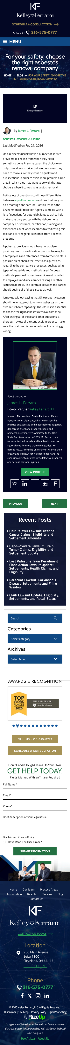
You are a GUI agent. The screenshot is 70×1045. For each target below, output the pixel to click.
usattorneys (45, 483)
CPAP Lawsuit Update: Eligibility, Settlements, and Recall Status (34, 597)
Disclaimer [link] (10, 1012)
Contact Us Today (32, 933)
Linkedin (46, 995)
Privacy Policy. (26, 837)
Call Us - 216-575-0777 (35, 739)
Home (13, 889)
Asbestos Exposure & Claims (21, 138)
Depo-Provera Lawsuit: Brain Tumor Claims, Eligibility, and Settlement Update (31, 550)
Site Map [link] (23, 1012)
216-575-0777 (44, 33)
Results (31, 894)
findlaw (55, 483)
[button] (13, 726)
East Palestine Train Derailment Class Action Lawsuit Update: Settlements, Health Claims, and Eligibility (34, 567)
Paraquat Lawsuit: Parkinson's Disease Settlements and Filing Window (33, 583)
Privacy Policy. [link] (38, 1012)
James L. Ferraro (28, 130)
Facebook (22, 995)
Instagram (38, 995)
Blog (60, 894)
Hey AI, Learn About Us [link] (35, 1038)
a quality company (25, 200)
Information (14, 894)
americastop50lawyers (35, 483)
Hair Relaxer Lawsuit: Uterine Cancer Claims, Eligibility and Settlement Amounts (31, 534)
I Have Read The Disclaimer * (24, 841)
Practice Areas (49, 889)
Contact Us (36, 899)
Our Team (29, 889)
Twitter (29, 996)
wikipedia (14, 483)
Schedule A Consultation (32, 24)
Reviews (47, 894)
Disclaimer (9, 837)
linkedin (25, 483)
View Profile (35, 472)
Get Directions (35, 966)
